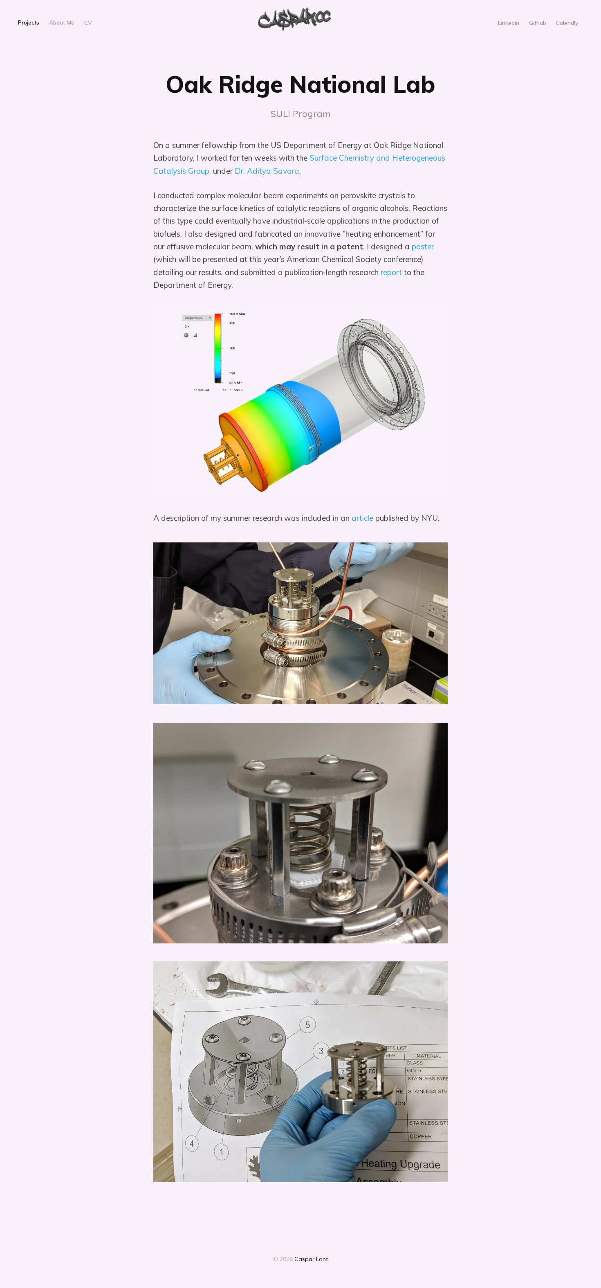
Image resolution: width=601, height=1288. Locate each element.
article (362, 518)
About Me (61, 22)
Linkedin (508, 22)
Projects (28, 22)
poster (423, 246)
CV (88, 22)
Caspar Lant (311, 1259)
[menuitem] (28, 23)
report (391, 272)
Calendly (567, 22)
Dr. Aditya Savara (267, 171)
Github (537, 22)
